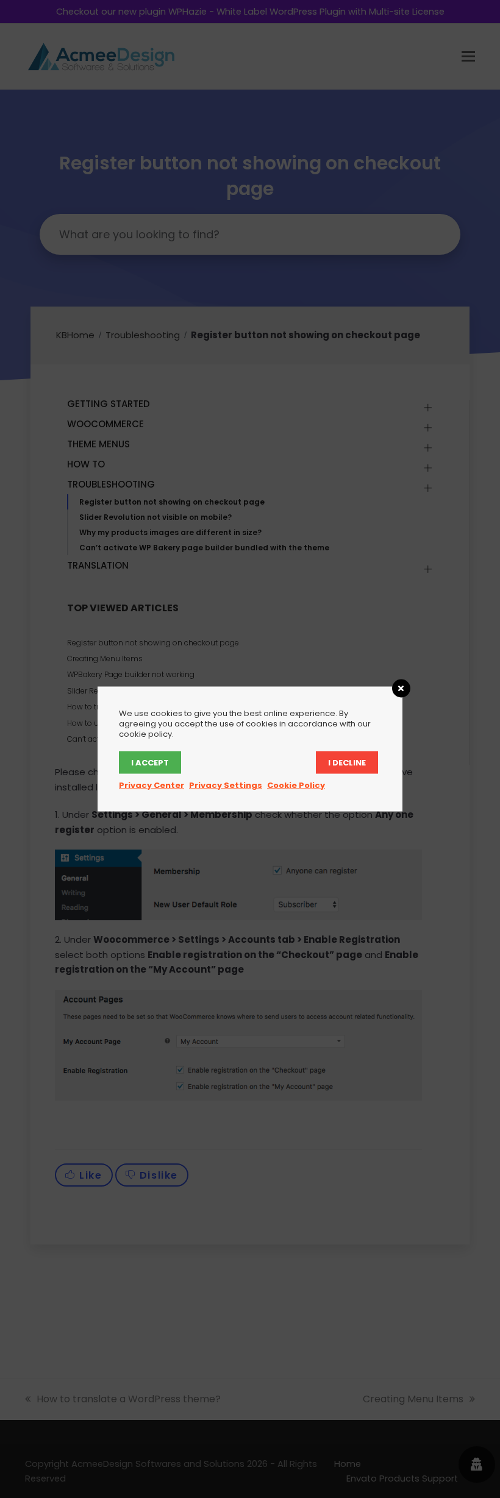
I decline (347, 763)
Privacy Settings (225, 785)
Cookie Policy (296, 785)
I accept (150, 763)
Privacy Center (151, 785)
